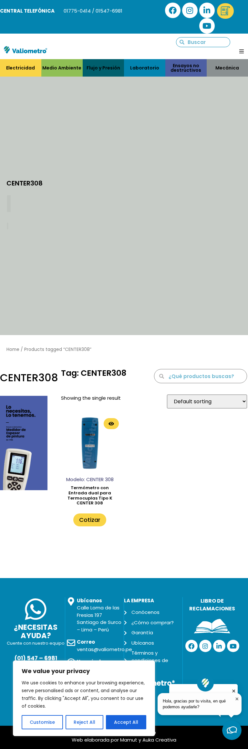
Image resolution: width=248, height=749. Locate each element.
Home (12, 349)
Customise (42, 722)
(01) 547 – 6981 (35, 658)
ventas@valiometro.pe (104, 649)
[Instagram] (190, 10)
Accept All (126, 722)
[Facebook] (173, 10)
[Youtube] (207, 26)
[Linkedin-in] (207, 10)
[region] (84, 698)
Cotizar (89, 520)
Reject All (84, 722)
